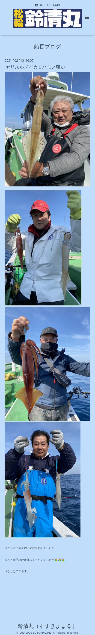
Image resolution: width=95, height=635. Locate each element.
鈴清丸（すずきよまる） (47, 626)
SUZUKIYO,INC (42, 632)
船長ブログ (47, 46)
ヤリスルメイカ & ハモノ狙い (35, 67)
